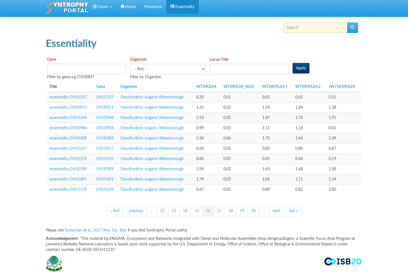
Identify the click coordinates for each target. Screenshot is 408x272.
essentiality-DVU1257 (68, 97)
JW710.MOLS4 (342, 87)
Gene (51, 60)
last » (293, 211)
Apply (301, 68)
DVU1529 (105, 190)
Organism (138, 60)
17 (219, 211)
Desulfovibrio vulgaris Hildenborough (152, 97)
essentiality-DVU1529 (68, 190)
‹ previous (135, 211)
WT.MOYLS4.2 (308, 87)
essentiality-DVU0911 (68, 108)
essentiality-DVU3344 (68, 118)
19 (242, 211)
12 (162, 211)
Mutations (153, 7)
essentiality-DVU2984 (68, 128)
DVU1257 (105, 97)
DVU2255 (105, 159)
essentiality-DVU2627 (68, 149)
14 (185, 211)
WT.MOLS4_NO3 (238, 87)
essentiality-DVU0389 (68, 138)
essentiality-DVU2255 (68, 159)
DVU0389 (105, 138)
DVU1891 (105, 179)
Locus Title (219, 60)
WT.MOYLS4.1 (275, 87)
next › (277, 211)
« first (115, 211)
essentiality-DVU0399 (68, 169)
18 (230, 211)
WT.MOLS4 (206, 87)
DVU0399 (105, 169)
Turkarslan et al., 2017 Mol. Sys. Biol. (96, 230)
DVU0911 (105, 108)
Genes (103, 7)
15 (196, 211)
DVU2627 (105, 149)
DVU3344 (105, 118)
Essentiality (184, 7)
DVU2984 (105, 128)
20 (253, 211)
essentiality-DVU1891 (68, 179)
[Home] (67, 8)
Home (130, 7)
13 (174, 211)
